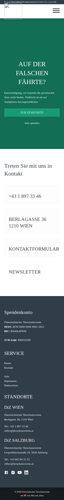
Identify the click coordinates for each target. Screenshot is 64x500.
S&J (32, 495)
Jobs (6, 376)
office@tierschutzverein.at (18, 430)
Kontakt (8, 367)
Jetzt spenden (32, 123)
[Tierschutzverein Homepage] (13, 11)
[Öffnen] (56, 10)
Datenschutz (11, 385)
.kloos (41, 495)
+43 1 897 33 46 (25, 196)
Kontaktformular (34, 249)
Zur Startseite (32, 112)
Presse (7, 363)
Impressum (10, 381)
